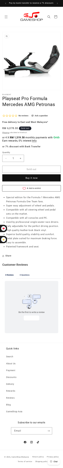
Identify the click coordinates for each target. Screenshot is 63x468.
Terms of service (25, 462)
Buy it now (32, 178)
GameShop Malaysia (20, 457)
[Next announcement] (57, 3)
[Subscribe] (48, 430)
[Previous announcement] (5, 3)
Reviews (10, 398)
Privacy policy (53, 457)
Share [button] (8, 255)
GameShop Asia (14, 411)
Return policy (38, 457)
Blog (8, 404)
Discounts (11, 377)
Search (9, 356)
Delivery (10, 384)
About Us (11, 363)
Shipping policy (41, 462)
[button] (6, 17)
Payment (10, 370)
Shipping (5, 132)
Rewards (10, 391)
